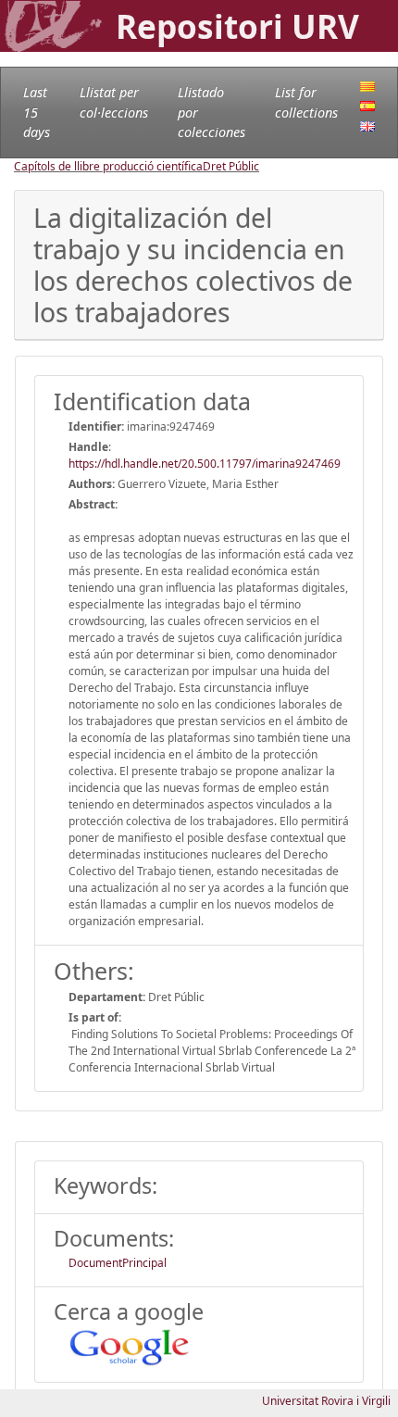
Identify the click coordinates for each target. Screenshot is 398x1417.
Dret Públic (231, 166)
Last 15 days (36, 112)
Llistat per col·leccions (114, 102)
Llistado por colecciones (211, 112)
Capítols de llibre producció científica (108, 166)
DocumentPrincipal (117, 1263)
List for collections (306, 102)
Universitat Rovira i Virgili (326, 1401)
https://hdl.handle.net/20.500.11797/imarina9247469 (204, 463)
